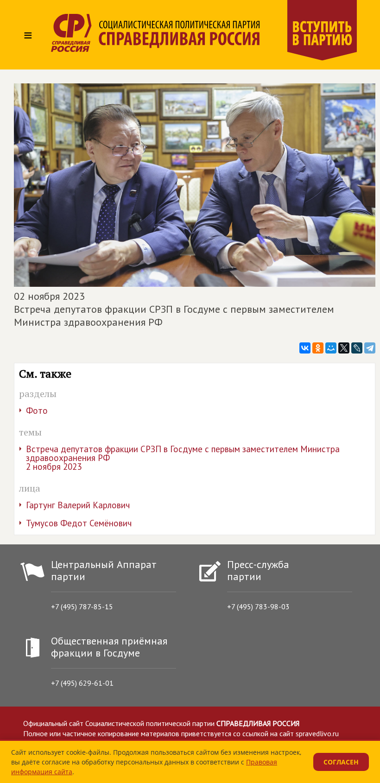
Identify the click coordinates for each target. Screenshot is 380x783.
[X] (343, 348)
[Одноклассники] (317, 348)
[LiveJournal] (356, 348)
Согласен (341, 762)
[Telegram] (369, 348)
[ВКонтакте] (304, 348)
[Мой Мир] (330, 348)
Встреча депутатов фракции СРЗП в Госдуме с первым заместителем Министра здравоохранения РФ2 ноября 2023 (183, 457)
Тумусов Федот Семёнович (79, 523)
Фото (37, 410)
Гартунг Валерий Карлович (78, 505)
